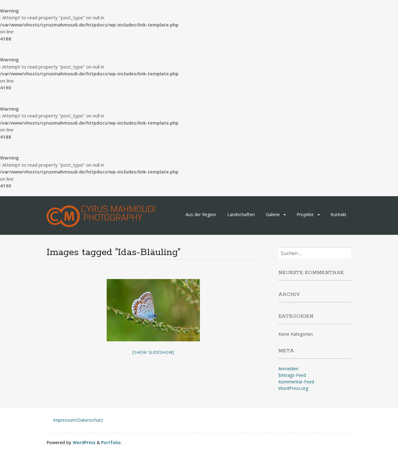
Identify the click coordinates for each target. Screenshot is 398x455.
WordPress (84, 442)
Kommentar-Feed (296, 382)
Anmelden (288, 369)
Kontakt (338, 214)
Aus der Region (201, 214)
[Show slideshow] (153, 352)
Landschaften (241, 214)
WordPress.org (293, 388)
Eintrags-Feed (292, 375)
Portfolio (111, 442)
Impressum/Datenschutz (78, 420)
